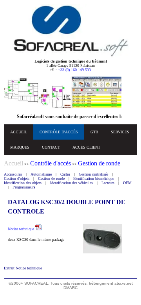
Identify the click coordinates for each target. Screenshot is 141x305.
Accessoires (13, 174)
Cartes (65, 174)
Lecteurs (107, 183)
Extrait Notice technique (23, 268)
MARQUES (19, 147)
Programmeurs (24, 187)
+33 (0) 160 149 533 (74, 70)
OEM (127, 183)
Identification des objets (23, 183)
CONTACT (51, 147)
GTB (94, 132)
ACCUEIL (18, 132)
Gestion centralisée (93, 174)
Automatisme (41, 174)
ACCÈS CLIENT (86, 147)
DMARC (70, 287)
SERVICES (120, 132)
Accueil (13, 163)
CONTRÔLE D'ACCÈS (59, 132)
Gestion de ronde (51, 178)
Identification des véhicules (71, 183)
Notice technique (21, 229)
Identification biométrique (93, 178)
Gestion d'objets (16, 178)
